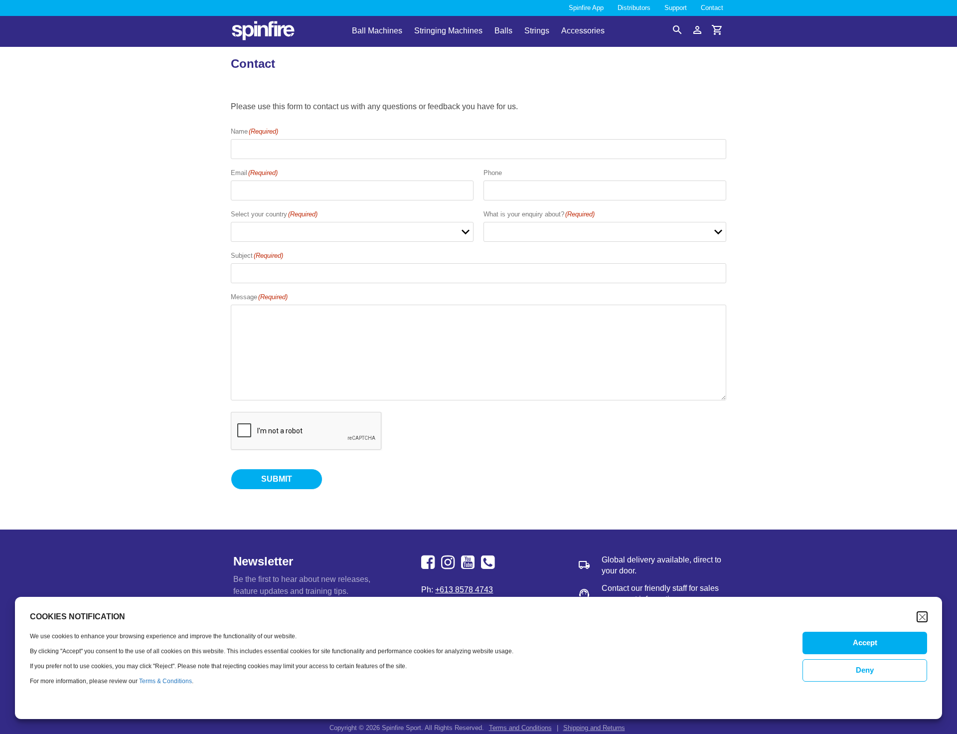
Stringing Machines (448, 31)
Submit (276, 479)
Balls (503, 31)
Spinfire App (586, 7)
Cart (717, 30)
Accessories (583, 31)
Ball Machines (377, 31)
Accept (865, 643)
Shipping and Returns (594, 728)
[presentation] (306, 431)
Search (677, 30)
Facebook (429, 562)
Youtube (469, 562)
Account (697, 30)
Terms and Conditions (520, 728)
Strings (536, 31)
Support (675, 7)
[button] (922, 617)
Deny (865, 670)
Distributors (634, 7)
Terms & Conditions (165, 681)
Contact (712, 7)
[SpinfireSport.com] (263, 31)
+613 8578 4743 (489, 562)
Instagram (449, 562)
